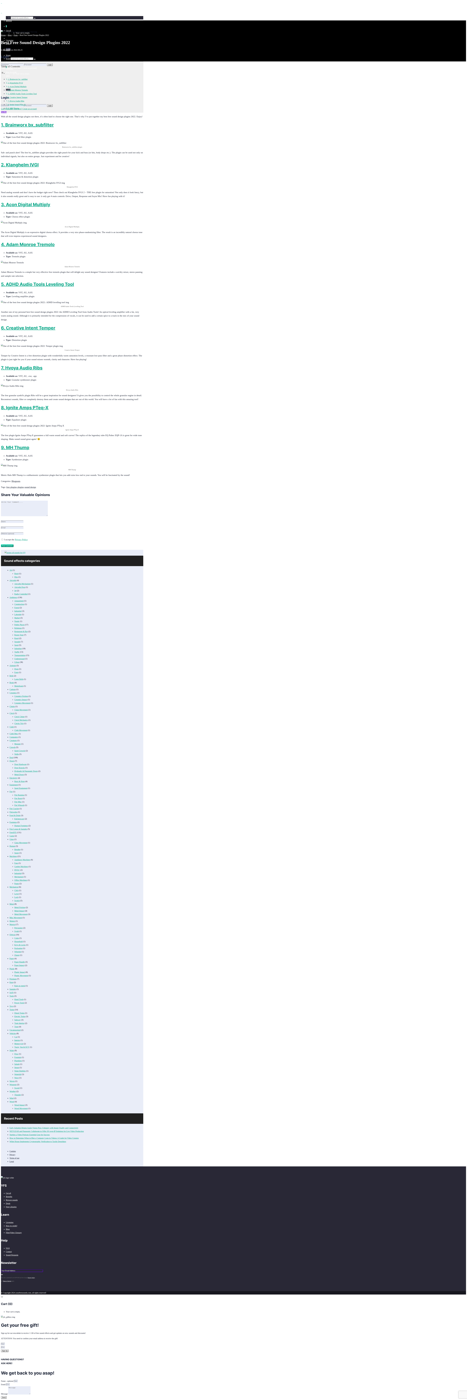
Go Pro (4, 112)
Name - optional (7, 1381)
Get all (8, 1193)
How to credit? (11, 1226)
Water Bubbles (20, 1071)
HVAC (17, 870)
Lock (16, 897)
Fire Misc (18, 802)
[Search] (35, 59)
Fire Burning (19, 795)
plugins (20, 487)
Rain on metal (19, 986)
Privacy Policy (21, 539)
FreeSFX (13, 832)
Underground (19, 659)
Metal (11, 904)
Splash (16, 1064)
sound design (30, 487)
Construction (19, 604)
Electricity (13, 778)
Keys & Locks (20, 945)
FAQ (8, 1248)
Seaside (17, 642)
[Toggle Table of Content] (3, 73)
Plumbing (18, 1061)
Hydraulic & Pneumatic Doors (26, 771)
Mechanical (13, 887)
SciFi (11, 993)
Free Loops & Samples (18, 829)
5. (3, 284)
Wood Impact (19, 1105)
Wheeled (17, 952)
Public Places (19, 625)
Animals (12, 666)
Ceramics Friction (21, 696)
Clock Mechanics (21, 720)
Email (3, 1384)
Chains (12, 706)
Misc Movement (15, 918)
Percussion (18, 928)
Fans (16, 863)
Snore (16, 853)
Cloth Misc (13, 734)
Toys (11, 1006)
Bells (11, 676)
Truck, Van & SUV (21, 1047)
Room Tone (18, 635)
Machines (13, 856)
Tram (16, 1027)
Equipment (13, 785)
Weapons (13, 1085)
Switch (17, 901)
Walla (16, 754)
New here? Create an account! (25, 109)
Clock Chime (19, 717)
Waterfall (17, 1074)
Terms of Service (7, 1281)
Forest (16, 608)
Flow (16, 1054)
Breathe (17, 849)
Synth (16, 931)
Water (11, 1050)
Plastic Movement (21, 976)
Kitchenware (19, 819)
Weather (12, 1091)
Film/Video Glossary (14, 1233)
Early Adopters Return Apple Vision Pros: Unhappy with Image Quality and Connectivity (43, 1128)
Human (12, 846)
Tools (11, 996)
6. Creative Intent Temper (17, 97)
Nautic (16, 621)
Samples (12, 989)
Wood (11, 1102)
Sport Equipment (20, 788)
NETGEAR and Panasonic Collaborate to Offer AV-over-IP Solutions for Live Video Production (46, 1131)
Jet (15, 591)
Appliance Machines (22, 860)
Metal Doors (19, 775)
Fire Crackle (14, 809)
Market (17, 618)
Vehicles (12, 1033)
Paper (11, 959)
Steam (16, 1068)
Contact (9, 1252)
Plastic (11, 969)
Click (16, 890)
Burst (16, 574)
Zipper (16, 955)
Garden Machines (21, 867)
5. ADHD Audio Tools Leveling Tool (22, 94)
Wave (16, 1078)
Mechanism (18, 877)
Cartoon (12, 689)
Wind (11, 1098)
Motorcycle (18, 1044)
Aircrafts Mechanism (22, 584)
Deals (8, 1203)
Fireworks (13, 812)
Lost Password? (7, 109)
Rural (16, 638)
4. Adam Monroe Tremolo (18, 90)
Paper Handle (19, 962)
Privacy (12, 1155)
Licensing (9, 1222)
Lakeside (17, 614)
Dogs (16, 669)
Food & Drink (14, 815)
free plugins (11, 487)
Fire (11, 792)
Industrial (18, 611)
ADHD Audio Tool (24, 284)
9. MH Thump (13, 108)
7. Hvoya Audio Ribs (16, 101)
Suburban (18, 649)
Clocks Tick (19, 723)
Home (3, 35)
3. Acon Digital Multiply (17, 87)
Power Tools (19, 1003)
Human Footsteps (21, 826)
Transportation (19, 655)
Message (4, 1394)
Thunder (17, 1095)
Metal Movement (20, 914)
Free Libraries (11, 1207)
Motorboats (18, 686)
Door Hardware (20, 764)
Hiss (16, 577)
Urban (16, 662)
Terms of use (14, 1158)
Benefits (9, 1197)
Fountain (17, 1057)
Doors (11, 761)
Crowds (12, 747)
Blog (10, 35)
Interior (17, 1040)
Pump (16, 884)
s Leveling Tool (58, 284)
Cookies (12, 1151)
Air (10, 570)
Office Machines (20, 880)
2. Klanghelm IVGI (15, 83)
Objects (12, 935)
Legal (11, 1161)
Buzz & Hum (19, 781)
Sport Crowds (19, 751)
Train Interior (19, 1023)
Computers (13, 737)
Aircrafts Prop (19, 587)
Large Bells (18, 679)
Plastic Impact (19, 972)
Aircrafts (12, 580)
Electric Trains (19, 1016)
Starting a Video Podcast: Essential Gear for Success (29, 1135)
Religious (18, 628)
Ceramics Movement (22, 703)
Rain (11, 982)
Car (15, 1037)
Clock (11, 713)
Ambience (13, 597)
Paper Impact (19, 965)
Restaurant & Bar (21, 631)
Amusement (19, 601)
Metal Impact (19, 911)
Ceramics (13, 693)
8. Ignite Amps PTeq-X (17, 105)
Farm (16, 672)
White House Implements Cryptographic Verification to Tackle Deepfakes (37, 1141)
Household (18, 941)
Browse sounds (12, 1200)
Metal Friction (19, 907)
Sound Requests (12, 1255)
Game (11, 836)
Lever (16, 894)
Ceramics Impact (20, 700)
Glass (11, 839)
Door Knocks (19, 768)
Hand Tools (18, 999)
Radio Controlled (21, 594)
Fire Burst (18, 798)
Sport (16, 645)
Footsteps (13, 822)
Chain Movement (21, 710)
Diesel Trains (19, 1013)
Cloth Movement (20, 730)
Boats (11, 683)
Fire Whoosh (19, 805)
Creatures (13, 740)
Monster (17, 744)
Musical (12, 924)
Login (50, 105)
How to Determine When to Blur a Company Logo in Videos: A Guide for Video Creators (44, 1138)
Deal (11, 758)
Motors (12, 921)
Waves (12, 1081)
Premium (12, 979)
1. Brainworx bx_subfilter (18, 79)
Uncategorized (15, 1030)
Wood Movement (21, 1108)
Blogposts (7, 50)
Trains (11, 1010)
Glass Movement (20, 843)
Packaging (18, 948)
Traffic (16, 652)
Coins (16, 938)
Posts (16, 35)
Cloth (11, 727)
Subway (17, 1020)
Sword (16, 1088)
